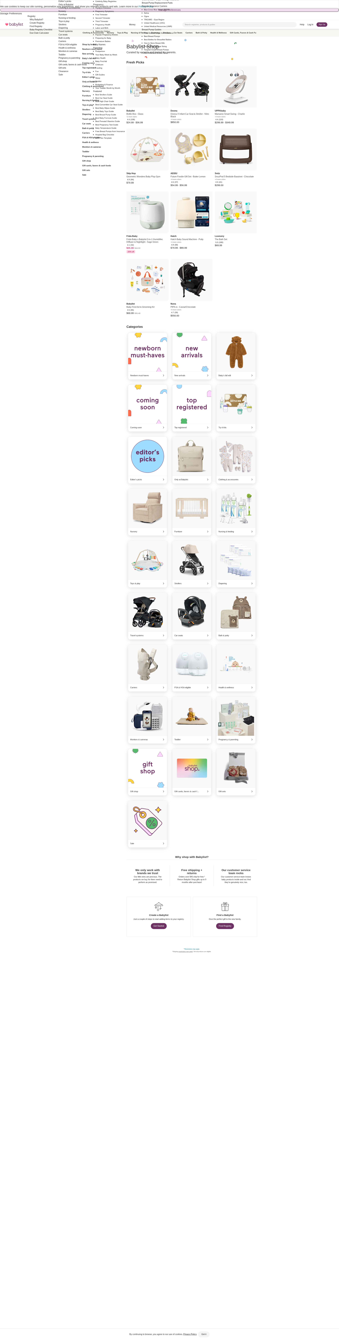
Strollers (86, 109)
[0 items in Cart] (332, 24)
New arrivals (88, 54)
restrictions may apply (186, 951)
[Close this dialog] (0, 2)
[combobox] (239, 24)
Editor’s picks (88, 77)
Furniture (86, 96)
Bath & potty (88, 128)
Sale (84, 175)
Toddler (85, 151)
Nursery (86, 91)
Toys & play (87, 105)
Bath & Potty (201, 33)
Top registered (89, 68)
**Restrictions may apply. (192, 949)
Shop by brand (89, 44)
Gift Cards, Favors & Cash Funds (245, 33)
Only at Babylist (89, 81)
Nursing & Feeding (139, 33)
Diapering (86, 114)
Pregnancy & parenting (93, 156)
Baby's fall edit (89, 58)
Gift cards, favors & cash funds (96, 165)
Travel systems (89, 119)
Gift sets (86, 170)
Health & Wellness (218, 33)
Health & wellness (90, 142)
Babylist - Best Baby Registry (14, 24)
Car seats (86, 123)
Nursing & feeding (90, 100)
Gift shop (86, 161)
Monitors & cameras (91, 147)
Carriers (189, 33)
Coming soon (88, 63)
